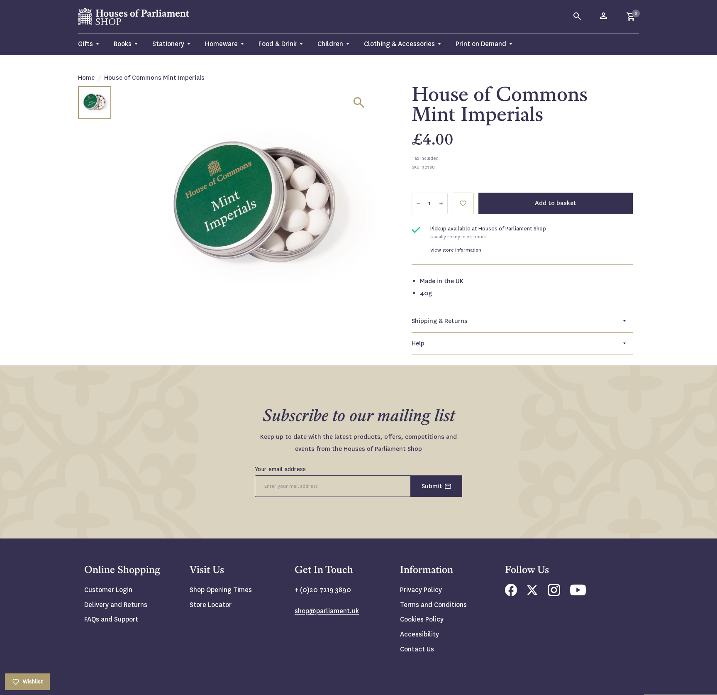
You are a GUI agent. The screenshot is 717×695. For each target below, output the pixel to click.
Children (330, 43)
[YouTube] (578, 593)
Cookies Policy (422, 619)
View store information (455, 250)
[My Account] (604, 16)
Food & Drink (278, 43)
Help (418, 343)
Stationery (168, 43)
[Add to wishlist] (463, 203)
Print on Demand (481, 43)
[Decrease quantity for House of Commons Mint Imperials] (418, 203)
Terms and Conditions (433, 604)
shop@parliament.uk (327, 611)
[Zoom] (359, 102)
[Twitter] (532, 592)
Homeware (221, 43)
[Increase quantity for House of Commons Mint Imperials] (441, 203)
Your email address (280, 469)
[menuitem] (92, 44)
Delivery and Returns (115, 604)
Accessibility (419, 634)
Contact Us (417, 649)
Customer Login (108, 589)
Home (86, 77)
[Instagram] (554, 594)
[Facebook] (511, 594)
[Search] (577, 16)
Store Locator (211, 604)
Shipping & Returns (440, 321)
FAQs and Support (111, 619)
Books (123, 43)
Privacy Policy (421, 589)
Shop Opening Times (221, 589)
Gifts (85, 43)
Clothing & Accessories (399, 43)
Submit (432, 486)
